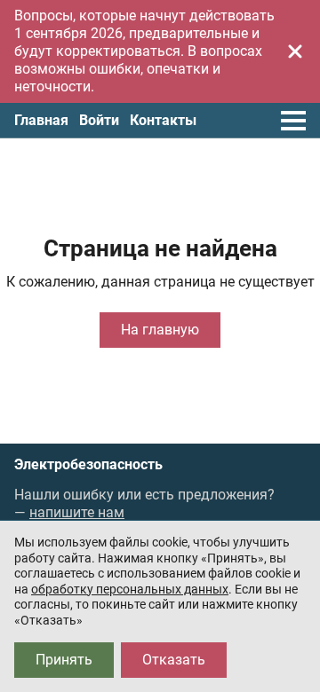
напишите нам (76, 512)
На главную (160, 329)
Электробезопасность (88, 465)
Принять (64, 659)
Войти (99, 120)
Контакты (163, 120)
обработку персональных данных (129, 589)
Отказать (173, 659)
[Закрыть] (295, 51)
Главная (41, 120)
